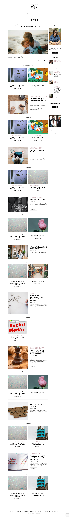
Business (31, 96)
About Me (17, 13)
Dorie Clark (58, 72)
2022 (30, 197)
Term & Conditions (55, 511)
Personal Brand (32, 347)
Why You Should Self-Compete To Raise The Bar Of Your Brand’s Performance (37, 352)
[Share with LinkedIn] (42, 60)
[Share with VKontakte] (44, 60)
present (38, 441)
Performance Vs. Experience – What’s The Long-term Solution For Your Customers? (57, 66)
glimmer (35, 185)
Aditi (30, 28)
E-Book (51, 13)
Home (10, 13)
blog (54, 71)
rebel (39, 24)
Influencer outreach (40, 292)
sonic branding (39, 197)
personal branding (21, 24)
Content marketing (41, 402)
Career (55, 72)
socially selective (38, 233)
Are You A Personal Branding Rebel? (27, 26)
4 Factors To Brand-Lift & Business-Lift (38, 248)
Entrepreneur (56, 81)
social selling (19, 335)
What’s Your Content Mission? (37, 406)
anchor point (32, 147)
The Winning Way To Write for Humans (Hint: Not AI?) (38, 100)
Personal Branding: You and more (35, 148)
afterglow (32, 185)
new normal (35, 96)
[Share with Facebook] (39, 60)
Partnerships (12, 511)
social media (15, 335)
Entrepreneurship (57, 73)
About (55, 52)
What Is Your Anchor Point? (37, 151)
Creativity (20, 135)
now (36, 441)
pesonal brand (35, 24)
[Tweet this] (40, 60)
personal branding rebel (28, 24)
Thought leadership (57, 87)
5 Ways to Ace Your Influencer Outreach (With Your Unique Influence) (37, 298)
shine (45, 185)
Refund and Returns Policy (36, 511)
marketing (43, 346)
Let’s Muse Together (26, 13)
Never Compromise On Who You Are (57, 97)
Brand (16, 24)
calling (40, 346)
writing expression (43, 96)
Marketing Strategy (38, 135)
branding (35, 197)
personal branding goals (39, 347)
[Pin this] (43, 60)
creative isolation (15, 135)
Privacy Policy (46, 511)
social (43, 390)
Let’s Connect (44, 13)
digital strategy (38, 453)
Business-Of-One (36, 346)
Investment (35, 13)
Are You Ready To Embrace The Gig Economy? (55, 132)
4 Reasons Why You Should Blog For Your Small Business (57, 90)
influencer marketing (33, 292)
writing (38, 96)
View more (11, 60)
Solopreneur (56, 86)
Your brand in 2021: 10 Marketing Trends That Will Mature (38, 458)
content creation (35, 402)
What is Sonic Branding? (38, 200)
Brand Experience (40, 147)
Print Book (57, 13)
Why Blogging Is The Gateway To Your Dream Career (57, 76)
